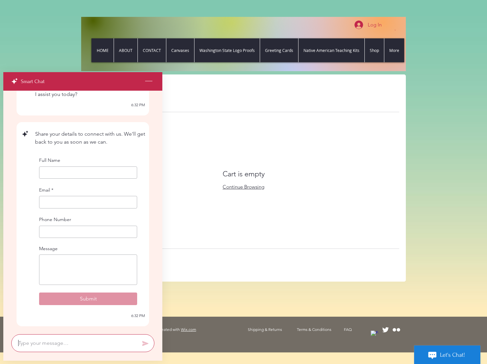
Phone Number (55, 219)
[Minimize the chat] (148, 81)
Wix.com (188, 329)
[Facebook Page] (374, 334)
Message (48, 248)
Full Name (49, 160)
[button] (395, 29)
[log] (82, 210)
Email (46, 190)
